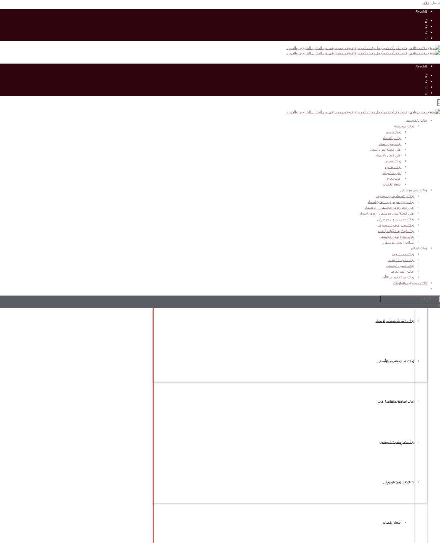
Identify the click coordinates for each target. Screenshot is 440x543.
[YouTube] (426, 21)
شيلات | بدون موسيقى (398, 482)
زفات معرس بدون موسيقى (395, 219)
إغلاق (426, 2)
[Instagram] (426, 27)
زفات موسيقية (404, 126)
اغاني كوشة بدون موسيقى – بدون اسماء (387, 213)
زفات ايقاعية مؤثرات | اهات (396, 402)
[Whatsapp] (426, 32)
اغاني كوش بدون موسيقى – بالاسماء (389, 208)
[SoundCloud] (426, 38)
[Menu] (438, 102)
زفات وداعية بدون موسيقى (396, 225)
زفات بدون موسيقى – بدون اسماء (391, 202)
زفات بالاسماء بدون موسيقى (395, 196)
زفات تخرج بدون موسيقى (396, 442)
